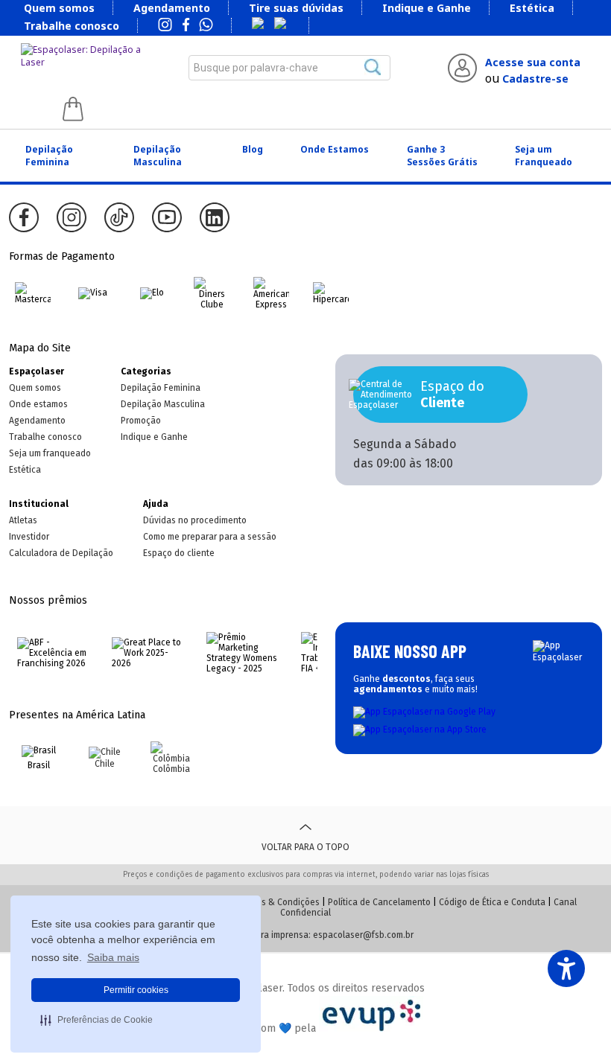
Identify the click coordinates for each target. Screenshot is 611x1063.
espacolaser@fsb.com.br (363, 935)
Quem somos (59, 8)
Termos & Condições (278, 902)
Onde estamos (38, 404)
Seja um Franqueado (543, 155)
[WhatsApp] (206, 26)
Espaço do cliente (179, 553)
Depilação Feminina (49, 155)
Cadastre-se (535, 78)
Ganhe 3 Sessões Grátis (442, 155)
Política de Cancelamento (379, 902)
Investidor (29, 537)
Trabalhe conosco (71, 26)
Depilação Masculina (157, 155)
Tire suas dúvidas (296, 8)
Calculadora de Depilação (61, 553)
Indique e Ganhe (426, 8)
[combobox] (290, 67)
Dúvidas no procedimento (195, 520)
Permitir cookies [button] (136, 990)
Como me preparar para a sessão (209, 537)
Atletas (23, 520)
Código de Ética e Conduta (492, 902)
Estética (532, 8)
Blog (252, 149)
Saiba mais (113, 957)
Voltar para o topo (305, 847)
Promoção (141, 420)
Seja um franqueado (50, 453)
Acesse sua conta (532, 62)
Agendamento (171, 8)
